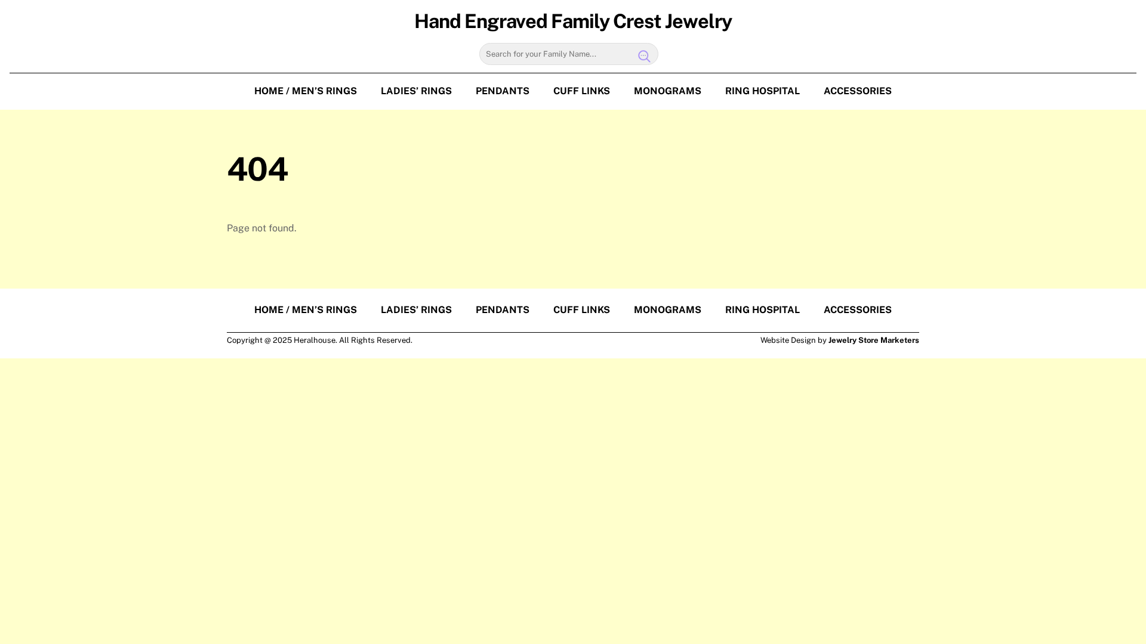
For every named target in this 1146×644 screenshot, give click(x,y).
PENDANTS (502, 91)
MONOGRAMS (667, 91)
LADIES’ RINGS (416, 91)
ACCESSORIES (858, 91)
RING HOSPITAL (762, 91)
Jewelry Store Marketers (873, 340)
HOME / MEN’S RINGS (305, 91)
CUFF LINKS (581, 91)
